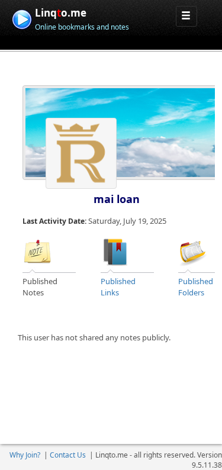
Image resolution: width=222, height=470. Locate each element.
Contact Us (68, 455)
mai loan (117, 199)
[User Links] (115, 251)
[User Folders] (193, 251)
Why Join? (24, 455)
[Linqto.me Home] (21, 18)
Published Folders (195, 287)
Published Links (118, 287)
